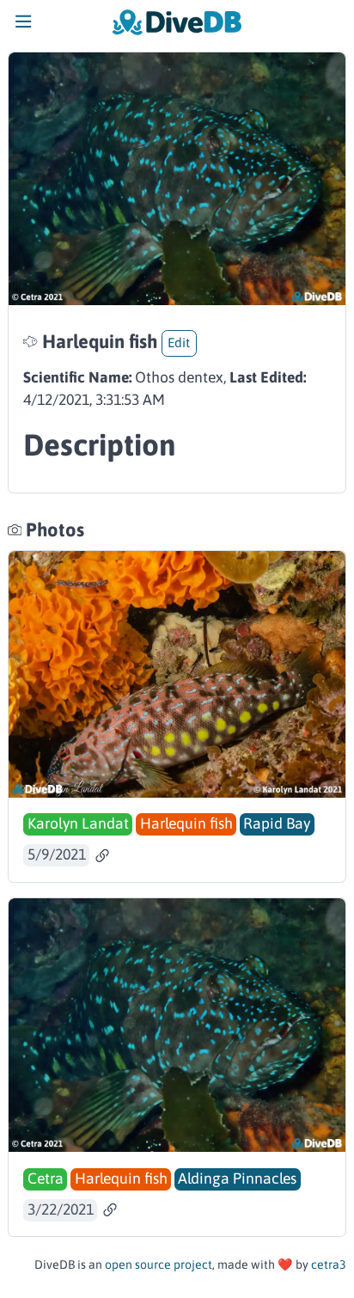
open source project (158, 1264)
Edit (179, 342)
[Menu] (24, 26)
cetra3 (328, 1264)
